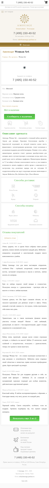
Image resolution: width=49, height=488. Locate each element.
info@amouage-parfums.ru (27, 39)
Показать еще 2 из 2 (24, 418)
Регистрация (30, 29)
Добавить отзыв (10, 238)
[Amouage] (24, 20)
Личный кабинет (21, 29)
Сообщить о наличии (19, 116)
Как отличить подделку (10, 106)
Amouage (8, 51)
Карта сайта (24, 481)
